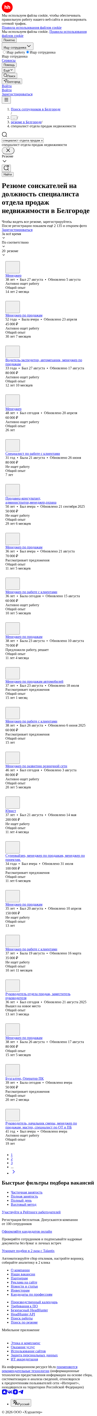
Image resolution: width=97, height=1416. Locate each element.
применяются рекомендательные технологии (39, 1369)
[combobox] (23, 140)
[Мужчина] (12, 267)
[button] (7, 86)
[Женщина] (12, 307)
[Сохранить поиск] (6, 168)
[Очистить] (8, 150)
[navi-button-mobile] (6, 100)
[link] (9, 76)
